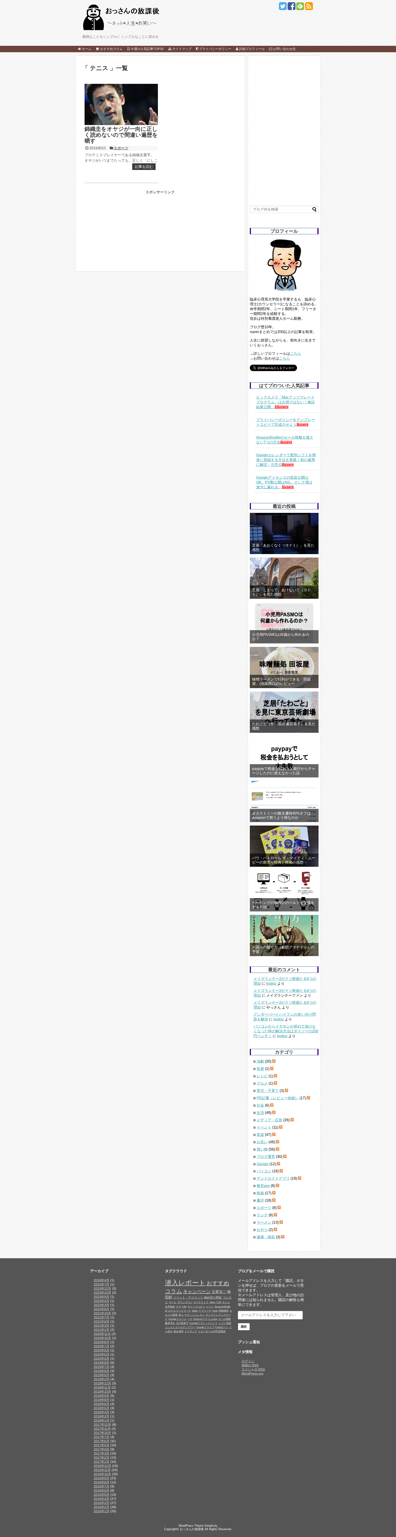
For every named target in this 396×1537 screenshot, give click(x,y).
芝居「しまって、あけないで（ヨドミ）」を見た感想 (281, 592)
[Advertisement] (120, 227)
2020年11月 (102, 1334)
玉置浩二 (219, 1292)
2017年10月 (102, 1433)
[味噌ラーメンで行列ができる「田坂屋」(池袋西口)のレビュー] (284, 667)
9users (302, 425)
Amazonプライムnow (205, 1319)
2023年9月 (101, 1297)
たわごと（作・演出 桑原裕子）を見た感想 (283, 726)
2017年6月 (101, 1441)
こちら (295, 354)
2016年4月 (101, 1499)
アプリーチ (205, 1310)
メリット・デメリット (188, 1297)
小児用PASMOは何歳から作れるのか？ (280, 637)
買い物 (262, 1149)
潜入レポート (185, 1282)
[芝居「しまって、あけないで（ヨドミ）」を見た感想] (284, 578)
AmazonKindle (222, 1306)
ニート (210, 1306)
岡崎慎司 (224, 1310)
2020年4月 (101, 1358)
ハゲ (189, 1319)
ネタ (178, 1306)
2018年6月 (101, 1404)
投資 (260, 1069)
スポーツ (121, 148)
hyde (215, 1310)
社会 (260, 1105)
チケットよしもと (194, 1314)
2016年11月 (102, 1470)
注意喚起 (170, 1306)
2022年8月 (101, 1309)
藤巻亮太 (170, 1323)
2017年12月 (102, 1424)
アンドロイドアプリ (273, 1178)
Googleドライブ (205, 1327)
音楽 (260, 1135)
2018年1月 (101, 1420)
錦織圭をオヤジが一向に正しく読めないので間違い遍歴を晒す (121, 135)
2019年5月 (101, 1375)
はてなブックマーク (179, 1310)
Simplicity (210, 1525)
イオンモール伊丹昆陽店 (212, 1331)
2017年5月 (101, 1445)
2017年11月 (102, 1428)
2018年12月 (102, 1383)
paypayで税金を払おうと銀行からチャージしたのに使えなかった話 (283, 771)
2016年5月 (101, 1494)
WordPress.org (252, 1373)
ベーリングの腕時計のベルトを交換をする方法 (283, 905)
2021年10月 (102, 1313)
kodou (271, 983)
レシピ (262, 1076)
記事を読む (144, 167)
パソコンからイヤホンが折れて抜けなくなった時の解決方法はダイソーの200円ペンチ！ (285, 1031)
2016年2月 (101, 1507)
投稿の (250, 1365)
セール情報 (224, 1319)
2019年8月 (101, 1363)
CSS (218, 1302)
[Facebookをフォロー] (291, 7)
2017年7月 (101, 1437)
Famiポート (221, 1327)
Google (263, 1164)
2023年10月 (102, 1292)
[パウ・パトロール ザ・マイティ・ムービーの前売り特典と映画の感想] (284, 846)
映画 (260, 1193)
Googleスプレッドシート (204, 1323)
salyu (212, 1302)
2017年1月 (101, 1461)
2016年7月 (101, 1486)
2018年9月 (101, 1396)
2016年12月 (102, 1466)
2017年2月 (101, 1457)
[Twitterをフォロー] (282, 7)
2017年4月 (101, 1449)
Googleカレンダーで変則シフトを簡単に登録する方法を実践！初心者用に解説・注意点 (286, 460)
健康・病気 (266, 1237)
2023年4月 (101, 1301)
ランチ (262, 1215)
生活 (260, 1113)
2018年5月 (101, 1408)
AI (166, 1310)
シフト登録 (225, 1323)
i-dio (184, 1306)
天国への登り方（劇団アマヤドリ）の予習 (283, 949)
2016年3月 (101, 1503)
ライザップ (190, 1331)
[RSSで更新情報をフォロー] (309, 7)
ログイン (248, 1361)
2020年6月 (101, 1350)
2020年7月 (101, 1346)
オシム (226, 1302)
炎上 (181, 1314)
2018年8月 (101, 1400)
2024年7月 (101, 1284)
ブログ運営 (266, 1157)
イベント (264, 1127)
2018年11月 (102, 1387)
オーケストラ (201, 1302)
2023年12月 (102, 1288)
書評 (260, 1200)
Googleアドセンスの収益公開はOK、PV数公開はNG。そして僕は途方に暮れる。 (284, 482)
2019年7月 (101, 1367)
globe (195, 1310)
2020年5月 (101, 1354)
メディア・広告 (269, 1120)
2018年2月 (101, 1416)
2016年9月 (101, 1478)
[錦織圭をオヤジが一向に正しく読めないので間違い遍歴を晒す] (121, 104)
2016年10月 (102, 1474)
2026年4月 (101, 1280)
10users (282, 407)
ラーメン (264, 1222)
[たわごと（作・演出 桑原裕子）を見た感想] (284, 712)
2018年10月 (102, 1391)
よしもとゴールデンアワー (180, 1327)
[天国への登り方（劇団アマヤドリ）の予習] (284, 935)
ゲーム (172, 1302)
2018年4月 (101, 1412)
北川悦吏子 (182, 1323)
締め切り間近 (213, 1297)
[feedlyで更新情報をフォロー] (300, 7)
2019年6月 (101, 1371)
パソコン (264, 1171)
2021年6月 (101, 1321)
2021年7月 (101, 1317)
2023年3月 (101, 1305)
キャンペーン (197, 1291)
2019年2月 (101, 1379)
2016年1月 (101, 1511)
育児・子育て (268, 1091)
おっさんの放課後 (192, 1529)
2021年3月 (101, 1325)
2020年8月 (101, 1342)
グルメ (262, 1083)
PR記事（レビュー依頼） (278, 1098)
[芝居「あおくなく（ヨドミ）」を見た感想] (284, 533)
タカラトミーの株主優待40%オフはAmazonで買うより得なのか (281, 815)
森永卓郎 (178, 1331)
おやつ (262, 1230)
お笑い (262, 1142)
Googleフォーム (177, 1319)
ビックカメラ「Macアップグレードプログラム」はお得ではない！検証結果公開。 (285, 402)
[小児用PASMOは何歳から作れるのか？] (284, 622)
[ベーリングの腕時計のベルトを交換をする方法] (284, 890)
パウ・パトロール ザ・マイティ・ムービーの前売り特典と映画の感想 (283, 860)
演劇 (260, 1061)
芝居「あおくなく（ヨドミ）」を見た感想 (283, 547)
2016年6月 (101, 1490)
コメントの (253, 1369)
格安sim (263, 1186)
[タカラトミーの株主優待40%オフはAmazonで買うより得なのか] (284, 801)
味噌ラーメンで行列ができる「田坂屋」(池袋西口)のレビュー (281, 681)
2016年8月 (101, 1482)
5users (288, 487)
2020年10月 (102, 1338)
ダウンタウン (184, 1302)
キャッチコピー (196, 1306)
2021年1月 (101, 1330)
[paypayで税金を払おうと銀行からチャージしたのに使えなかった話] (284, 756)
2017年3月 (101, 1453)
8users (288, 465)
